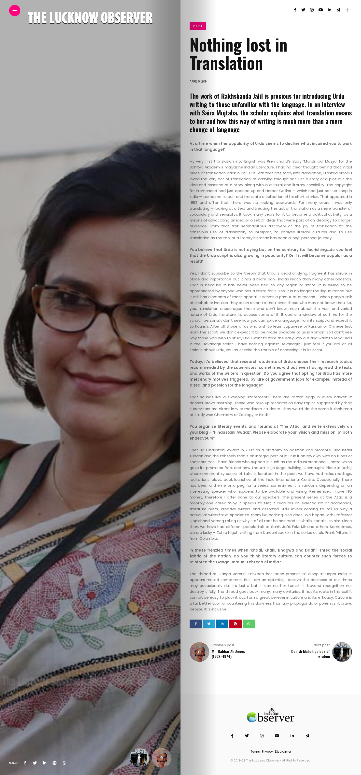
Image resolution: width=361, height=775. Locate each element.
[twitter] (35, 763)
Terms (255, 751)
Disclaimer (283, 751)
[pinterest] (54, 763)
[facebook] (25, 763)
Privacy (267, 751)
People (198, 26)
